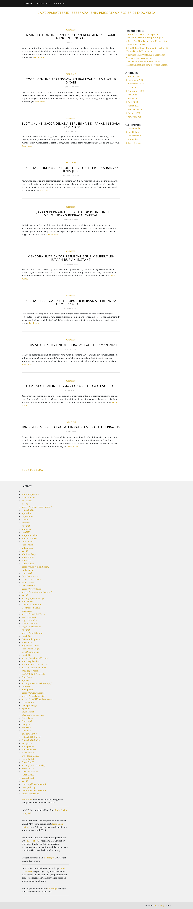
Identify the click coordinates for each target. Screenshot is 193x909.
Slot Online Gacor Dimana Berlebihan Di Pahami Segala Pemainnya (71, 125)
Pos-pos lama (33, 470)
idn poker (26, 529)
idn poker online (30, 535)
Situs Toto (27, 677)
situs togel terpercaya (33, 715)
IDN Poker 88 (28, 702)
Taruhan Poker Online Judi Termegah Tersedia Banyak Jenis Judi (71, 169)
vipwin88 (26, 525)
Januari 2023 (134, 113)
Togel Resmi (28, 711)
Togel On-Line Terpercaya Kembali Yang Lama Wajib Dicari (71, 80)
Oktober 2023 (135, 87)
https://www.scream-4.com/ (37, 507)
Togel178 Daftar (30, 620)
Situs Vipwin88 (29, 749)
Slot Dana (26, 727)
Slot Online (70, 30)
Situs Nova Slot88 (30, 755)
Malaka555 (27, 611)
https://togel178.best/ (33, 696)
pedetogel (27, 573)
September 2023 (136, 91)
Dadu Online (28, 570)
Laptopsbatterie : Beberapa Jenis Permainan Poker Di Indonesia (96, 12)
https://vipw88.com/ (32, 633)
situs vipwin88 (29, 617)
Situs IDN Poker (30, 538)
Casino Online (135, 128)
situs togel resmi (30, 670)
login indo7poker (30, 645)
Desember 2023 (136, 80)
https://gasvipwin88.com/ (35, 658)
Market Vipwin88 (30, 494)
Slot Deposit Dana (31, 607)
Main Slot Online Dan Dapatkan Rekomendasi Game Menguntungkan (71, 36)
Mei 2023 (132, 98)
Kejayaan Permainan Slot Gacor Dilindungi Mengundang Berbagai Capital (71, 213)
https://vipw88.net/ (32, 588)
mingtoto (26, 724)
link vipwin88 (28, 746)
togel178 (26, 522)
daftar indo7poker (31, 639)
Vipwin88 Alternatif (31, 604)
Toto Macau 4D (29, 497)
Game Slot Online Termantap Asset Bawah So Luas (71, 386)
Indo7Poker (27, 541)
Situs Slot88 (27, 601)
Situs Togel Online (31, 661)
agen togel (27, 680)
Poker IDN (27, 642)
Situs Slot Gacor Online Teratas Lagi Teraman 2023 (71, 345)
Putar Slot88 (28, 557)
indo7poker (27, 548)
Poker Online (71, 163)
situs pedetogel (29, 787)
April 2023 (133, 102)
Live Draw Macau (30, 652)
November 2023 (136, 83)
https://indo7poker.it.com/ (35, 566)
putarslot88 (27, 510)
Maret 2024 (134, 76)
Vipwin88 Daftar (30, 623)
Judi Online (59, 3)
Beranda (28, 3)
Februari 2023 (135, 109)
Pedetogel (27, 721)
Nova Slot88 (28, 752)
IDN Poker (32, 840)
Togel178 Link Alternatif (33, 674)
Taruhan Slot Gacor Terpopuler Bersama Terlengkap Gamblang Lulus (70, 302)
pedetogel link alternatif (34, 784)
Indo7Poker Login (31, 648)
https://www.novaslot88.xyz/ (37, 683)
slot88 (25, 503)
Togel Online (71, 74)
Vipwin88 (26, 519)
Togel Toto (27, 718)
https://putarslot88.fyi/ (34, 765)
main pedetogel (29, 705)
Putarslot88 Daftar (31, 737)
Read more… (40, 57)
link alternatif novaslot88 (34, 664)
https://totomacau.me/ (34, 667)
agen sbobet (28, 778)
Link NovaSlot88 (30, 771)
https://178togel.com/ (33, 692)
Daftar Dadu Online (31, 579)
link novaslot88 (29, 733)
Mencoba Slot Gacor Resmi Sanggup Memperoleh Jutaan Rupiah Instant (71, 257)
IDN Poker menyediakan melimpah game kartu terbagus (71, 427)
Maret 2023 (133, 105)
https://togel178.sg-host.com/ (37, 699)
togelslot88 (27, 516)
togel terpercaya (30, 793)
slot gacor (27, 743)
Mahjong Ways (29, 554)
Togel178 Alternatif (31, 626)
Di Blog (160, 905)
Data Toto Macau (30, 576)
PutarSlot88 (28, 560)
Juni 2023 (132, 94)
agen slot (26, 513)
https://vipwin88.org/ (33, 598)
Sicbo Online (28, 582)
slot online (27, 500)
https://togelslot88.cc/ (33, 614)
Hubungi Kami (43, 3)
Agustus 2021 (134, 116)
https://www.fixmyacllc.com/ (37, 592)
